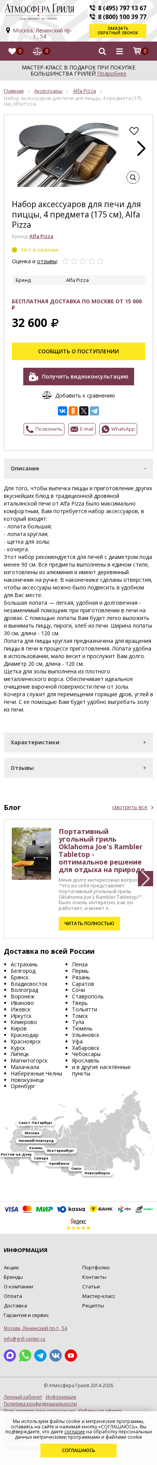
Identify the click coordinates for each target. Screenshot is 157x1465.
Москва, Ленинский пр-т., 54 (42, 33)
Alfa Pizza (84, 90)
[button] (141, 148)
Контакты (94, 1276)
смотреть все (129, 807)
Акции (11, 1267)
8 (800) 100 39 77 (122, 17)
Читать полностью (89, 923)
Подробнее (112, 73)
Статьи (91, 1286)
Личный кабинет (23, 1397)
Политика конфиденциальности (40, 1404)
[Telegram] (94, 410)
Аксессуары (48, 90)
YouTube (71, 1355)
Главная (14, 90)
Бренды (13, 1276)
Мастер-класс (98, 1296)
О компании (18, 1286)
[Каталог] (120, 51)
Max (10, 1355)
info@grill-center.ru (24, 1339)
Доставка (15, 1305)
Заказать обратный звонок (118, 30)
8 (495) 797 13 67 (122, 8)
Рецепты (93, 1305)
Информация (61, 1397)
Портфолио (96, 1267)
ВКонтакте (56, 1355)
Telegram (40, 1355)
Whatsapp (25, 1355)
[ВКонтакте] (62, 410)
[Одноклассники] (73, 410)
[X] (83, 410)
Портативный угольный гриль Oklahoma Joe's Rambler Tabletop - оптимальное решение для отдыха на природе (102, 850)
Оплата (13, 1296)
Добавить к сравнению (85, 395)
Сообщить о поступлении (78, 351)
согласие (74, 1431)
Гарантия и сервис (26, 1315)
